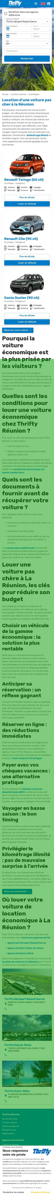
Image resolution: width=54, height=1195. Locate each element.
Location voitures (18, 94)
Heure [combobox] (36, 29)
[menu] (35, 3)
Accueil (5, 94)
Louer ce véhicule (27, 204)
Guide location (8, 1133)
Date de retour (11, 33)
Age (7, 41)
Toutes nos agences (10, 1126)
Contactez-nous (9, 1130)
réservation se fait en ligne (27, 758)
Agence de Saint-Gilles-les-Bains (25, 948)
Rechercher (27, 58)
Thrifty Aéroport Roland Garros (24, 999)
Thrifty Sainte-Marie (17, 1045)
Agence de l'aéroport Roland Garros (26, 943)
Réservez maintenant (15, 891)
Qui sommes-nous (9, 1119)
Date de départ (11, 26)
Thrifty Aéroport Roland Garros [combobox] (21, 21)
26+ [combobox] (8, 43)
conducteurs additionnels (20, 548)
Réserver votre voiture (16, 330)
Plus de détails (27, 197)
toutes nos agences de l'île (35, 937)
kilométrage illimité (37, 135)
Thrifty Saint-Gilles (17, 1091)
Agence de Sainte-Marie (20, 953)
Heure (35, 26)
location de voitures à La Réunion (20, 961)
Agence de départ (12, 19)
